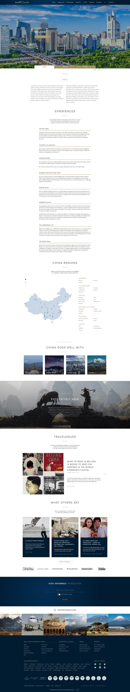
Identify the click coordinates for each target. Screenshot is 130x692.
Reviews (26, 648)
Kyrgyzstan (39, 666)
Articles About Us (84, 646)
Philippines (38, 668)
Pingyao (95, 280)
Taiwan (32, 670)
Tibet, (27, 552)
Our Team (26, 646)
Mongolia (68, 666)
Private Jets (61, 2)
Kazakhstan (31, 666)
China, (56, 554)
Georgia (69, 664)
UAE (63, 670)
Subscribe (65, 599)
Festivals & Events (64, 646)
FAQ (25, 655)
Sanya (94, 320)
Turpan (80, 313)
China (30, 552)
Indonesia (87, 664)
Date (85, 2)
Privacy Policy (40, 685)
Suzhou (95, 290)
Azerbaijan (33, 664)
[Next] (105, 473)
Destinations (70, 2)
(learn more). (72, 689)
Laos (45, 666)
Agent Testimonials (99, 646)
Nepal (27, 373)
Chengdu (81, 297)
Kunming (81, 328)
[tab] (44, 66)
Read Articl (70, 486)
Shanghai (95, 288)
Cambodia (58, 664)
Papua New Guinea (29, 668)
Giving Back (27, 650)
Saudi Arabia (50, 668)
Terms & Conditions (29, 685)
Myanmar (75, 666)
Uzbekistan (68, 670)
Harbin (80, 282)
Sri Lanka (70, 554)
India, (65, 554)
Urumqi (95, 309)
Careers (47, 685)
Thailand (45, 670)
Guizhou (81, 320)
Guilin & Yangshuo (83, 318)
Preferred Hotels (64, 650)
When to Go (62, 648)
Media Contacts (83, 650)
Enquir (111, 2)
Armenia (26, 664)
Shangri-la (96, 326)
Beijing (80, 280)
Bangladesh (40, 664)
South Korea (52, 373)
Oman (84, 666)
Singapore (73, 668)
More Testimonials (65, 561)
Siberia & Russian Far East (62, 668)
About (54, 2)
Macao (50, 666)
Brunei (52, 664)
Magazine (99, 2)
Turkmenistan (57, 670)
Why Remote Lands (99, 644)
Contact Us (58, 685)
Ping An (95, 318)
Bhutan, (60, 554)
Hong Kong (72, 373)
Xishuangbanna (97, 328)
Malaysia (55, 666)
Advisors (91, 2)
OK (77, 689)
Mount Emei (82, 301)
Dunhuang (81, 309)
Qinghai (81, 303)
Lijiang (80, 330)
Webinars (96, 650)
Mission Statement (29, 653)
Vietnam (75, 670)
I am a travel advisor (66, 594)
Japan (91, 373)
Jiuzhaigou (82, 299)
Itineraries (62, 644)
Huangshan (82, 290)
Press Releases (83, 644)
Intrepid (43, 646)
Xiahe (94, 297)
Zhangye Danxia (97, 311)
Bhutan (47, 664)
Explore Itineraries (42, 36)
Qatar (43, 668)
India (82, 664)
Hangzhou (81, 288)
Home (94, 69)
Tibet (50, 670)
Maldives (62, 666)
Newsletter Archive (84, 648)
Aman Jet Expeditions (47, 648)
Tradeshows (97, 648)
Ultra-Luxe (44, 644)
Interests (78, 2)
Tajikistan (38, 670)
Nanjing (81, 292)
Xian (94, 299)
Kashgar (81, 311)
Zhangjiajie (96, 301)
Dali (80, 326)
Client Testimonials (46, 650)
